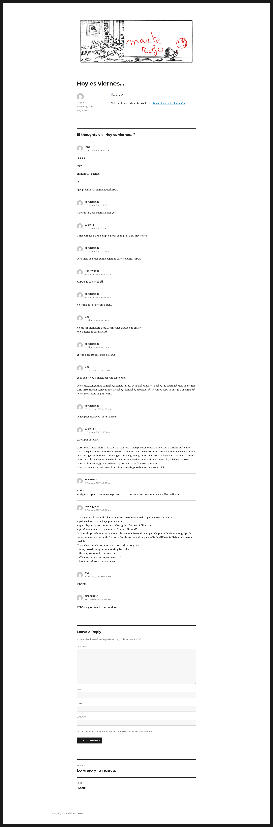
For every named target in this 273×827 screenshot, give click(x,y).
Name (80, 689)
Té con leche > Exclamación (169, 103)
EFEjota (80, 102)
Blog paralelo (83, 110)
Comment (83, 646)
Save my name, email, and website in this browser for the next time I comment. (118, 732)
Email (80, 703)
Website (81, 717)
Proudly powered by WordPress (68, 813)
